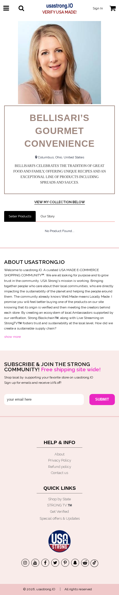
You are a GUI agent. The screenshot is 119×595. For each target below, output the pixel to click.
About (59, 454)
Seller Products (20, 216)
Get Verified (59, 511)
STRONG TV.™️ (59, 505)
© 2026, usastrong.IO (39, 589)
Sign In (98, 8)
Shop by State (59, 499)
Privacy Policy (59, 460)
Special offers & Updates (60, 518)
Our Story (48, 216)
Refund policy (59, 467)
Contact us (59, 473)
